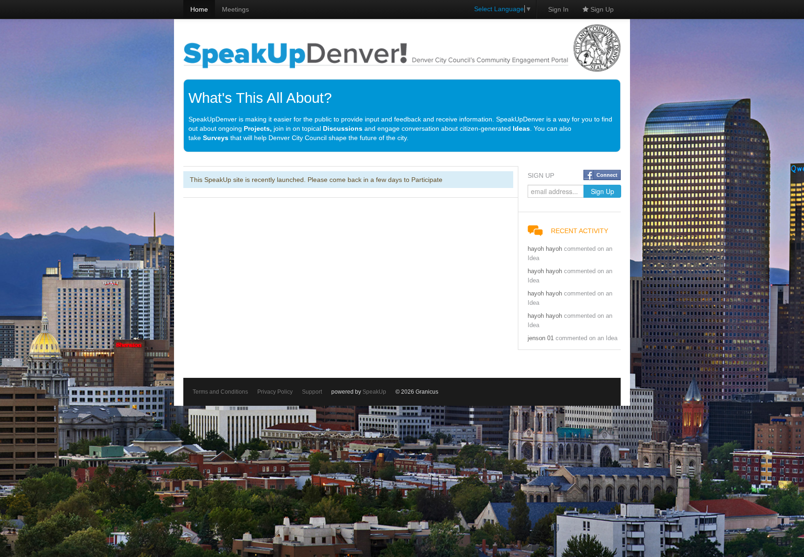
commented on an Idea (586, 338)
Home (199, 9)
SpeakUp (374, 392)
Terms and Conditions (220, 392)
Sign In (558, 9)
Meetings (235, 9)
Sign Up (601, 9)
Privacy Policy (275, 392)
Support (312, 392)
